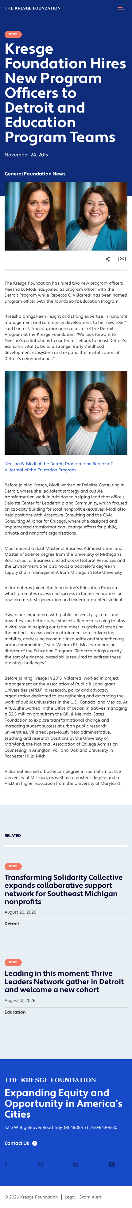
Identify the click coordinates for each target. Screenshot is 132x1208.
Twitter (101, 292)
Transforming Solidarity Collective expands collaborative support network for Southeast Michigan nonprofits (64, 890)
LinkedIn (103, 301)
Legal (70, 1197)
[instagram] (40, 1165)
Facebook (104, 284)
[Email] (122, 259)
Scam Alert (90, 1197)
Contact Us (17, 1143)
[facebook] (6, 1165)
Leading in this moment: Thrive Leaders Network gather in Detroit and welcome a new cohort (64, 982)
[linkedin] (75, 1165)
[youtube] (112, 1165)
